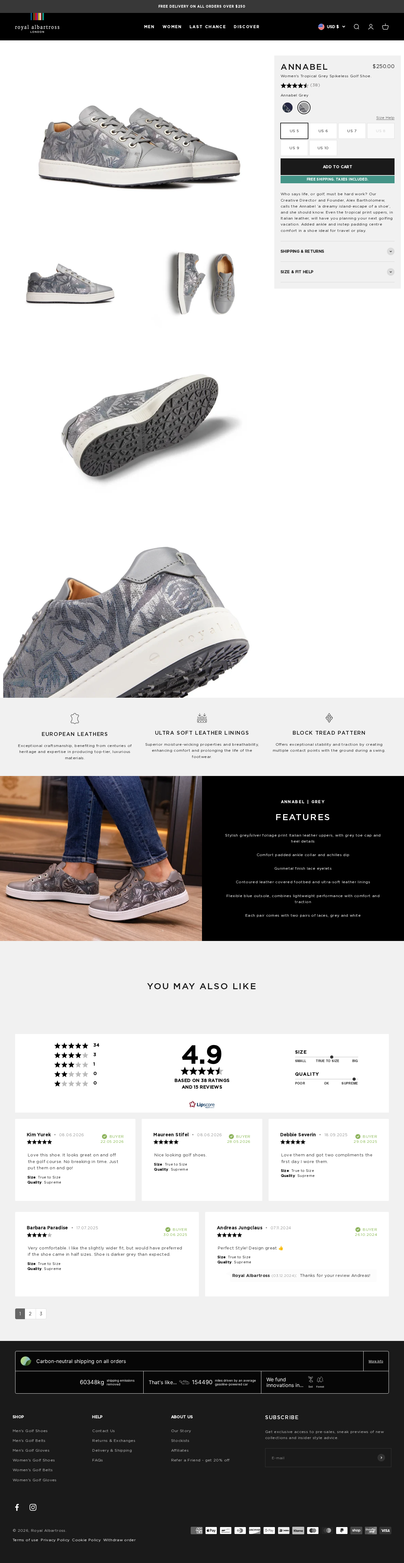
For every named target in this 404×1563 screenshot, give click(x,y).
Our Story (181, 1430)
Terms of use (25, 1539)
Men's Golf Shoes (30, 1430)
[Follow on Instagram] (33, 1507)
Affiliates (180, 1450)
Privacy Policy (55, 1539)
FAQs (97, 1460)
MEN (149, 26)
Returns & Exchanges (113, 1440)
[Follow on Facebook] (17, 1507)
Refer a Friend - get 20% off (200, 1460)
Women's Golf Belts (33, 1469)
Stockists (180, 1440)
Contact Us (103, 1430)
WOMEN (172, 26)
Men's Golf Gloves (31, 1450)
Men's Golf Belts (29, 1440)
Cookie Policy (86, 1539)
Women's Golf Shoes (34, 1460)
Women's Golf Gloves (35, 1480)
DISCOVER (247, 26)
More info (376, 1361)
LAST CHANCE (208, 26)
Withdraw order (119, 1539)
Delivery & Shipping (112, 1450)
